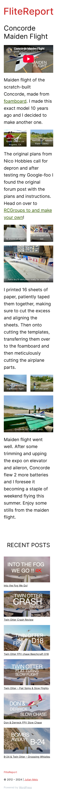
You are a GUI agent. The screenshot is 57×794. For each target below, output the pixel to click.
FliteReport (28, 11)
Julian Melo (31, 779)
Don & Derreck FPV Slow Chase (23, 722)
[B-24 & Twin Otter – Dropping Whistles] (27, 741)
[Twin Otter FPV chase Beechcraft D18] (27, 638)
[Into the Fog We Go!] (27, 570)
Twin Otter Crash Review (18, 619)
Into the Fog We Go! (16, 585)
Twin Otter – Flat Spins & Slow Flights (26, 688)
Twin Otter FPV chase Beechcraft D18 (26, 654)
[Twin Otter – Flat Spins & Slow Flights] (27, 672)
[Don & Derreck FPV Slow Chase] (27, 707)
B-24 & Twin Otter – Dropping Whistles (27, 756)
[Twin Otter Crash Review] (27, 604)
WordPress (25, 787)
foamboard (15, 101)
